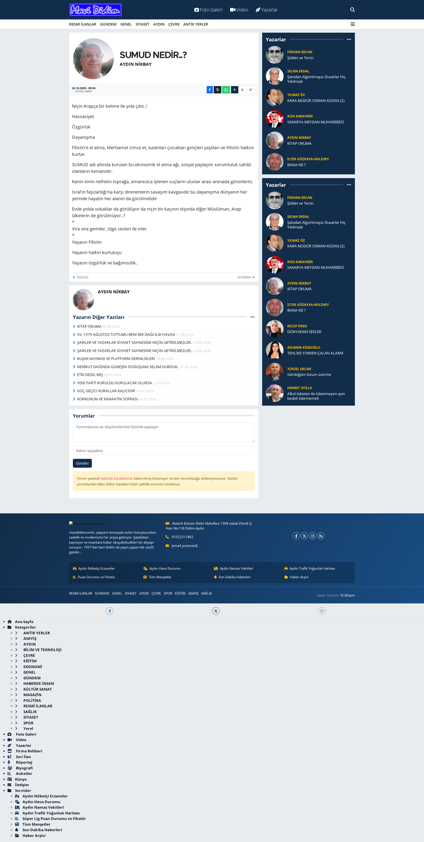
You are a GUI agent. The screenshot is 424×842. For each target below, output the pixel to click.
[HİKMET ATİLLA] (275, 392)
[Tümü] (349, 39)
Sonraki (244, 277)
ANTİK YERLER (195, 24)
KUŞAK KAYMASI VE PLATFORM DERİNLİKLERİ (116, 358)
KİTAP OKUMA (89, 326)
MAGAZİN (32, 694)
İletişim (22, 784)
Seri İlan (23, 756)
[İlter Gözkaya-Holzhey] (275, 161)
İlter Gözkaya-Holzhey (308, 159)
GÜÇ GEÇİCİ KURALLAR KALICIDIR (106, 390)
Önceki (82, 277)
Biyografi (24, 767)
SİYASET (143, 24)
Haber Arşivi (299, 577)
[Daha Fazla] (234, 89)
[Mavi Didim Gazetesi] (95, 10)
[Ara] (352, 9)
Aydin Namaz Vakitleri (236, 568)
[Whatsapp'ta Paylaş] (226, 89)
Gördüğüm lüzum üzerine (309, 374)
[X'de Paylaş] (217, 89)
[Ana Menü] (353, 24)
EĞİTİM (180, 593)
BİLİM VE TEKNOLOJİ (42, 649)
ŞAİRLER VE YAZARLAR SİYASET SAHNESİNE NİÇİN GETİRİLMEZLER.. (135, 342)
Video (242, 9)
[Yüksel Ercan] (275, 371)
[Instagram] (312, 535)
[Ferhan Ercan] (275, 54)
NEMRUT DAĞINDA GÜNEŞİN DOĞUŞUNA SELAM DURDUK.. (128, 366)
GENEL (126, 24)
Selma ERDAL (298, 71)
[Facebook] (296, 535)
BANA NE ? (296, 164)
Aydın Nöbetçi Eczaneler (96, 568)
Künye (21, 779)
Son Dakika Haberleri (235, 577)
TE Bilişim (347, 595)
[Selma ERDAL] (275, 75)
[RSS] (320, 535)
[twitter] (216, 611)
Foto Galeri (211, 9)
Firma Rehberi (28, 750)
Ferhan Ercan (299, 52)
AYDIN (159, 24)
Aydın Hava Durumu (165, 568)
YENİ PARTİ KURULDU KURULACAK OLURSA (115, 382)
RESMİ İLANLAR (82, 24)
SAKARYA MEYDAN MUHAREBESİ (315, 122)
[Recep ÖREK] (275, 328)
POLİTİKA (32, 700)
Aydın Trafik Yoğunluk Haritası (312, 568)
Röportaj (23, 762)
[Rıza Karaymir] (275, 118)
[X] (304, 535)
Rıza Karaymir (300, 116)
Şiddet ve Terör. (300, 57)
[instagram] (322, 611)
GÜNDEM (108, 24)
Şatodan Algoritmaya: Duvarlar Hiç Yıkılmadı (316, 79)
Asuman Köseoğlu (303, 347)
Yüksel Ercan (299, 369)
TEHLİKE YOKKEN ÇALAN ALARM (315, 353)
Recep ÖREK (297, 326)
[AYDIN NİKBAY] (93, 58)
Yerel (28, 728)
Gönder (82, 463)
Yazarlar (269, 9)
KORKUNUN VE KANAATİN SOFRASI (108, 398)
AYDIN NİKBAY (135, 64)
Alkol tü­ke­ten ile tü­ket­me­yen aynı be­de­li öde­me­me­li (316, 396)
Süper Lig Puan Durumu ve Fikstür (54, 818)
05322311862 (182, 537)
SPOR (168, 593)
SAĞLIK (206, 593)
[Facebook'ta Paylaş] (210, 89)
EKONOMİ (32, 666)
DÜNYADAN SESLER (304, 331)
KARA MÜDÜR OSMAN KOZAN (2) (315, 100)
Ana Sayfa (24, 621)
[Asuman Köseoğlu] (275, 349)
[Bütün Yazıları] (252, 316)
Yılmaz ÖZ (296, 94)
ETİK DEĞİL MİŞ (90, 374)
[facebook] (110, 611)
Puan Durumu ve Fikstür (96, 577)
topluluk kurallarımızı (117, 478)
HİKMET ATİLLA (299, 388)
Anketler (23, 773)
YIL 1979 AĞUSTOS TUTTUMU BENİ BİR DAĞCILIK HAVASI (126, 334)
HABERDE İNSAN (38, 683)
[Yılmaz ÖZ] (275, 97)
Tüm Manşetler (160, 577)
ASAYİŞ (193, 593)
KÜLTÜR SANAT (37, 689)
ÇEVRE (174, 24)
